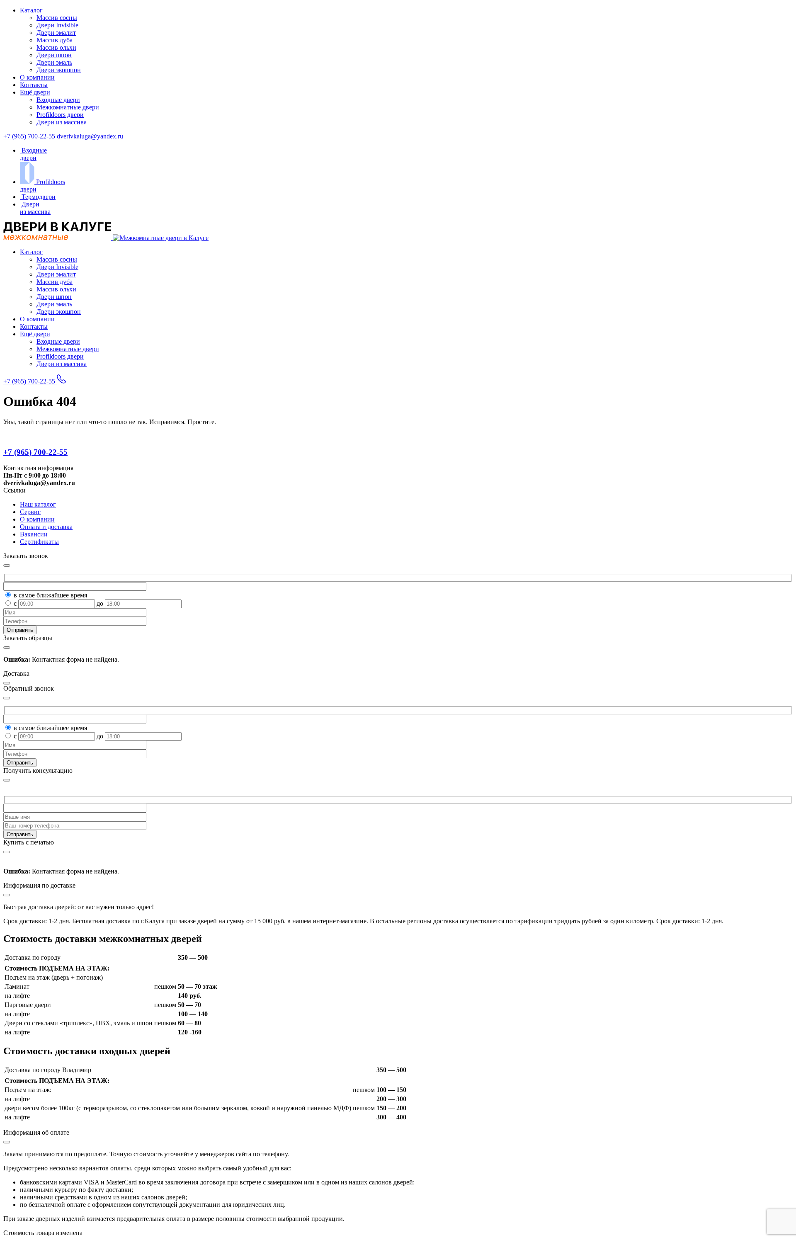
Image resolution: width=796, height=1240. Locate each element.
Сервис (30, 511)
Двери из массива (61, 122)
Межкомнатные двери (67, 107)
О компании (37, 77)
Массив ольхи (56, 47)
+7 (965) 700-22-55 (30, 136)
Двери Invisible (57, 25)
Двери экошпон (58, 69)
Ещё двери (35, 92)
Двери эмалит (56, 32)
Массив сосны (56, 17)
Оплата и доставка (46, 526)
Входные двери (58, 99)
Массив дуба (54, 40)
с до (59, 603)
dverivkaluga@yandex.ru (90, 136)
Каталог (31, 10)
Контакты (34, 84)
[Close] (6, 780)
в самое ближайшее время (50, 595)
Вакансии (34, 534)
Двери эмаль (54, 62)
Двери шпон (54, 54)
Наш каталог (38, 504)
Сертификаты (39, 541)
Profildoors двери (60, 114)
